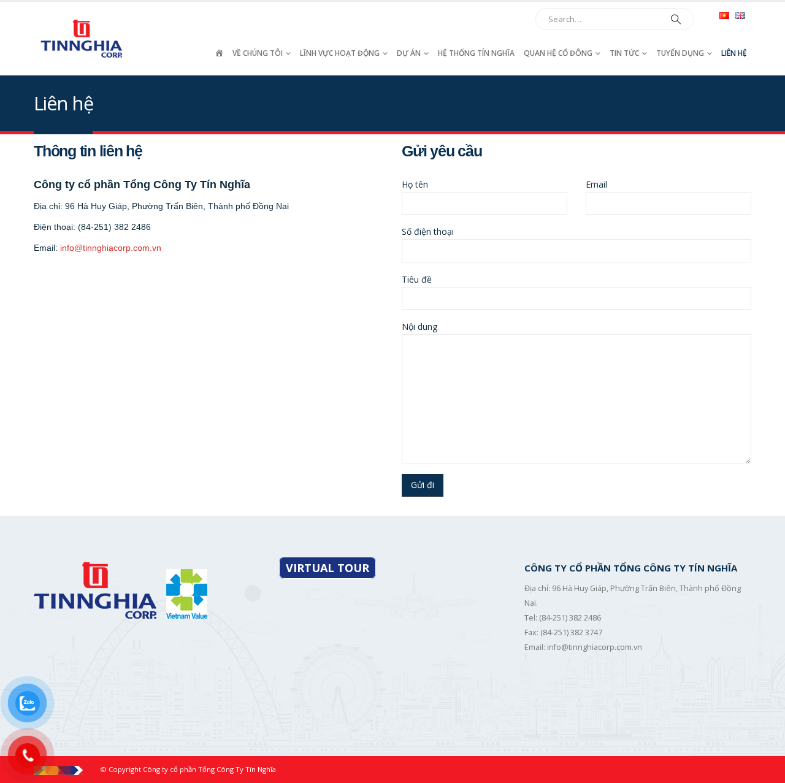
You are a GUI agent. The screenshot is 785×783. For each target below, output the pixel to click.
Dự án (409, 53)
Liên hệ (734, 53)
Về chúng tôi (257, 53)
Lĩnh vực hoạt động (340, 53)
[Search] (676, 19)
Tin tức (624, 53)
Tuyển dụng (680, 53)
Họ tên (415, 184)
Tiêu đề (417, 279)
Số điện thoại (428, 231)
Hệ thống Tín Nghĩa (476, 53)
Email (596, 184)
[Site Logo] (83, 38)
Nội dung (419, 326)
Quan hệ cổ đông (558, 53)
